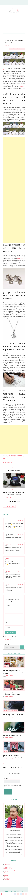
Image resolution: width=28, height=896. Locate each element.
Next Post (19, 509)
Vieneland (6, 875)
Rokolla (7, 584)
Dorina (7, 558)
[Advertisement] (14, 25)
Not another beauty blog (9, 870)
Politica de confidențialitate (14, 891)
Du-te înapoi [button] (5, 763)
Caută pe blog (6, 644)
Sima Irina (7, 571)
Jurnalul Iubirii (7, 878)
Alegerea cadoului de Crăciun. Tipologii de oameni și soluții (12, 693)
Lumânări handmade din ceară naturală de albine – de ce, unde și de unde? (13, 671)
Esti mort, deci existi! (14, 501)
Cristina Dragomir (8, 45)
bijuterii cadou (12, 455)
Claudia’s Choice (7, 874)
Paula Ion (6, 876)
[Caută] (22, 647)
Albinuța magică (7, 867)
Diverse (6, 666)
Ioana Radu (8, 544)
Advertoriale (14, 48)
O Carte (6, 866)
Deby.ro (6, 871)
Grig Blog (6, 881)
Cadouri (21, 48)
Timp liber (7, 731)
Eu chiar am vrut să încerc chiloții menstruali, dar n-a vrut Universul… (13, 715)
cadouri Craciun (12, 457)
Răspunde (20, 520)
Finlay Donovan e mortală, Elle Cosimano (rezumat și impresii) (12, 756)
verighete (21, 86)
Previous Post (10, 506)
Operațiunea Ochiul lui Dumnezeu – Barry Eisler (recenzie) (14, 493)
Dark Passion (7, 864)
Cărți (5, 751)
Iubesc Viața (6, 879)
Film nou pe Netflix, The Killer (12, 735)
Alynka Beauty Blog (8, 868)
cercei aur (19, 457)
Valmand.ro (20, 258)
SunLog (5, 872)
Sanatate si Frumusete (10, 710)
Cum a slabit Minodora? (14, 470)
